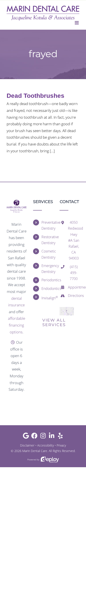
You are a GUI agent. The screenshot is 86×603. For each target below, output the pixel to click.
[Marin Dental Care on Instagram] (43, 437)
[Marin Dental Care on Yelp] (60, 437)
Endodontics (47, 288)
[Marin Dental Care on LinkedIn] (52, 437)
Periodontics (47, 280)
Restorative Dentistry (47, 239)
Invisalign (47, 297)
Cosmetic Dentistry (47, 254)
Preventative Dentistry (47, 225)
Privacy (61, 445)
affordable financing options (16, 325)
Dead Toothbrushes (35, 95)
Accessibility (45, 445)
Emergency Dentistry (47, 268)
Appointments (73, 287)
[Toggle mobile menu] (77, 22)
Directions (73, 295)
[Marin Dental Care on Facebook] (34, 437)
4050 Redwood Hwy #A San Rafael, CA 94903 (73, 240)
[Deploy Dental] (50, 459)
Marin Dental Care (34, 451)
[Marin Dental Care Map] (67, 308)
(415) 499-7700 (74, 272)
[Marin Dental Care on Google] (26, 437)
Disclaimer (27, 445)
